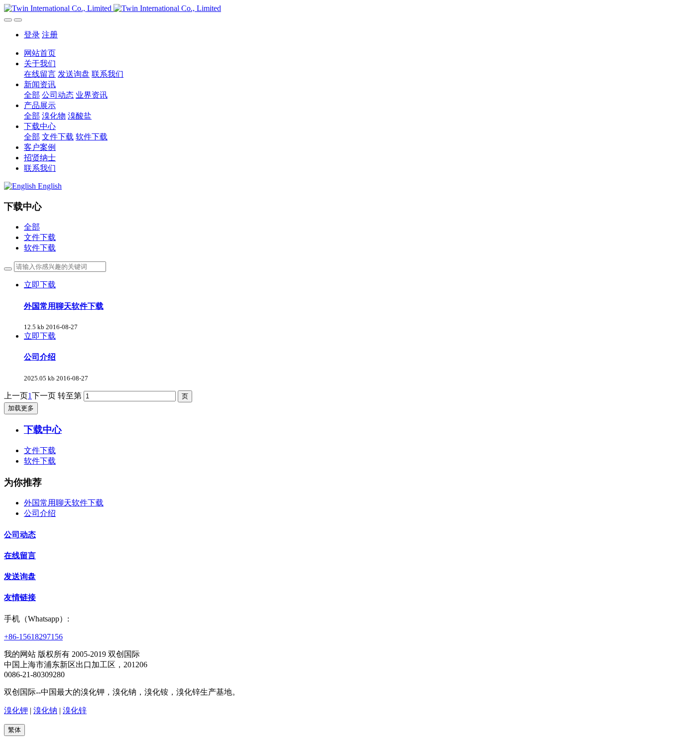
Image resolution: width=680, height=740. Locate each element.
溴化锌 (75, 710)
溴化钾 (16, 710)
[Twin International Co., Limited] (340, 8)
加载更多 (21, 408)
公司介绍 (40, 513)
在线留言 (20, 555)
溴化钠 (45, 710)
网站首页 (40, 53)
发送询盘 (20, 576)
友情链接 (20, 597)
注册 (50, 34)
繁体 (14, 730)
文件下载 (40, 237)
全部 (32, 95)
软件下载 (40, 248)
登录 (32, 34)
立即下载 (40, 284)
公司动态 (20, 534)
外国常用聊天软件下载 (64, 502)
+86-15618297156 (33, 636)
